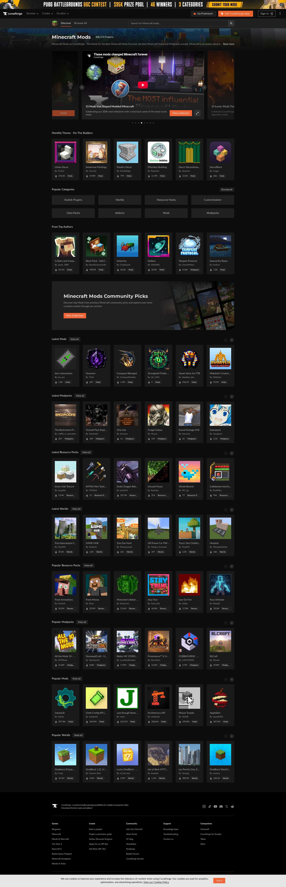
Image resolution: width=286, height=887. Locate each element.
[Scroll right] (231, 340)
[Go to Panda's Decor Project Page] (127, 159)
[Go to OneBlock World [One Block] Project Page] (220, 762)
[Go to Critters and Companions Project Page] (65, 253)
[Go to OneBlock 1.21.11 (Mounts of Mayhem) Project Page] (96, 762)
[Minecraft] (55, 23)
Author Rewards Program (100, 839)
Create (46, 13)
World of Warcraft (60, 839)
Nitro (202, 844)
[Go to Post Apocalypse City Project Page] (65, 535)
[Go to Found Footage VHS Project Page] (189, 422)
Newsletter (131, 844)
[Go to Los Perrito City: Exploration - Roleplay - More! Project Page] (189, 762)
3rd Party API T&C (97, 849)
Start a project (95, 829)
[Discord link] (221, 806)
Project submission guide (100, 834)
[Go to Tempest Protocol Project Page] (189, 253)
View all (75, 339)
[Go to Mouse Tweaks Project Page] (189, 705)
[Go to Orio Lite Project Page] (127, 422)
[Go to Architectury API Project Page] (158, 705)
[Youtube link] (215, 806)
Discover (66, 23)
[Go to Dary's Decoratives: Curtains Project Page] (189, 159)
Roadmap (130, 849)
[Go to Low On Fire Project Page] (189, 592)
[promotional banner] (143, 4)
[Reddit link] (232, 806)
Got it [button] (219, 880)
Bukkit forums (132, 854)
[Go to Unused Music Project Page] (158, 479)
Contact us (168, 839)
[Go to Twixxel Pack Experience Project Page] (96, 422)
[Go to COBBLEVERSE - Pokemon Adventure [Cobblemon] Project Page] (189, 648)
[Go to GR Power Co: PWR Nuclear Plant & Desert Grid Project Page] (158, 535)
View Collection (180, 113)
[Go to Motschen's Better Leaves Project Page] (127, 592)
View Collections (75, 315)
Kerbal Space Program (62, 854)
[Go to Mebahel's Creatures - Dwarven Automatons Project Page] (220, 366)
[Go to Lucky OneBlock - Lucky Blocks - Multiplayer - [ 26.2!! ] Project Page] (127, 762)
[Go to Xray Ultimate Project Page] (220, 592)
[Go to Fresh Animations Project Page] (65, 592)
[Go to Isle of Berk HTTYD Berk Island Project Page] (158, 762)
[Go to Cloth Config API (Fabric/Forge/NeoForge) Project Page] (96, 705)
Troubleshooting (170, 834)
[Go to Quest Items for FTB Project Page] (189, 366)
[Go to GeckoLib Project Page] (65, 705)
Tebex (203, 839)
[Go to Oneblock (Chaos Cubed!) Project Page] (65, 762)
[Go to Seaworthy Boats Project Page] (220, 253)
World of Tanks (59, 864)
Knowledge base (170, 829)
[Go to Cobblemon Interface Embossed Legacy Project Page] (220, 479)
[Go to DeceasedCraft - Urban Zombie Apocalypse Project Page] (96, 648)
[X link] (227, 806)
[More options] (280, 14)
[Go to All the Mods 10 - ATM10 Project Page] (65, 648)
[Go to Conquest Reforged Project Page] (127, 366)
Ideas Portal (131, 834)
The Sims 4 (57, 844)
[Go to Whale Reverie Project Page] (189, 479)
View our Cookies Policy (156, 882)
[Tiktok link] (210, 806)
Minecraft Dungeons (61, 859)
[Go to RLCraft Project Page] (220, 648)
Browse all (227, 189)
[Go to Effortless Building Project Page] (158, 159)
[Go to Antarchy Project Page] (127, 253)
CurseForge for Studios (211, 834)
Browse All (80, 23)
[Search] (231, 23)
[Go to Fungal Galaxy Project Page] (158, 422)
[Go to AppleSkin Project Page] (220, 705)
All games (56, 829)
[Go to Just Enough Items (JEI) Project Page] (127, 705)
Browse (31, 13)
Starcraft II (57, 849)
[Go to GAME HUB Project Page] (96, 535)
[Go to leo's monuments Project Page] (65, 366)
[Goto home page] (13, 13)
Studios (61, 13)
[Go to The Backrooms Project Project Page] (65, 422)
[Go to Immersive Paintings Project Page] (96, 159)
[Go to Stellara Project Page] (158, 253)
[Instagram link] (204, 806)
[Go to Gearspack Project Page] (220, 422)
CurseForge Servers (135, 859)
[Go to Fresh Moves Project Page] (96, 592)
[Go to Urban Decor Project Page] (65, 159)
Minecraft (56, 834)
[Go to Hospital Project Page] (220, 535)
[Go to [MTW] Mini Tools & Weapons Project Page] (96, 479)
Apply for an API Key (98, 844)
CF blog (129, 839)
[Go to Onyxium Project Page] (96, 366)
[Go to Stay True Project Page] (158, 592)
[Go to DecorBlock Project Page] (220, 159)
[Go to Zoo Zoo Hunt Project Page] (127, 535)
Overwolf (204, 829)
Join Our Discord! (134, 829)
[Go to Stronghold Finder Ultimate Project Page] (158, 366)
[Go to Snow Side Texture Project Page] (65, 479)
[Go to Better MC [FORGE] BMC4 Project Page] (127, 648)
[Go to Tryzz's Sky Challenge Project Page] (189, 535)
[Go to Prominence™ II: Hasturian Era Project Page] (158, 648)
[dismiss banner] (281, 4)
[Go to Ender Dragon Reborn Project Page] (127, 479)
